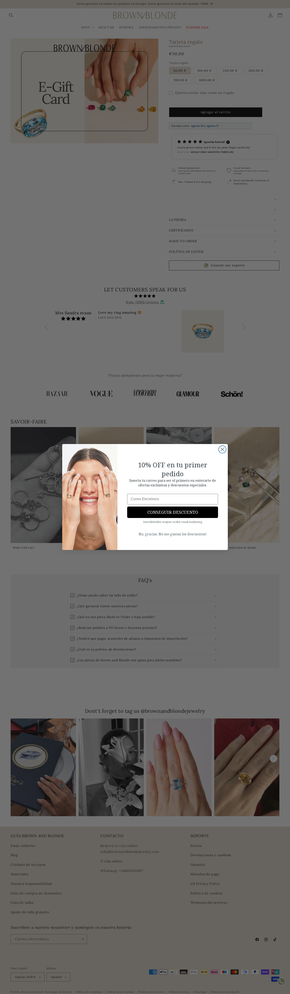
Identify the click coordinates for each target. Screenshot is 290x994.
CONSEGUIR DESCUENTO (172, 512)
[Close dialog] (222, 449)
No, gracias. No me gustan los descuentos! (173, 534)
